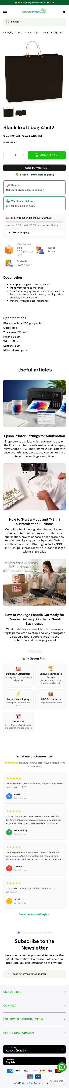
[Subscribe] (61, 974)
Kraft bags (33, 32)
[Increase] (23, 155)
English (10, 1062)
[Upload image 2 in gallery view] (20, 112)
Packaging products (12, 32)
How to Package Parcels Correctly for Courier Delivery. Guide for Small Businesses (34, 619)
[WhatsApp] (62, 1067)
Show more (34, 650)
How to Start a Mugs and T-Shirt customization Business (34, 521)
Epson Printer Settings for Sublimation (34, 436)
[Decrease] (7, 155)
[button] (64, 11)
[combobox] (34, 22)
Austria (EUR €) (16, 1050)
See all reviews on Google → (34, 914)
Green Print (27, 1083)
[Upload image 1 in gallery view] (8, 112)
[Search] (6, 22)
